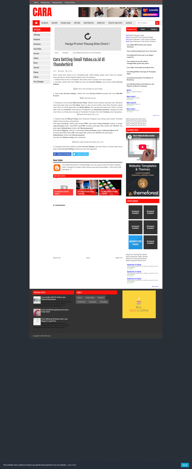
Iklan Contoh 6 (130, 99)
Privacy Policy (70, 2)
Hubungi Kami (57, 2)
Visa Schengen (38, 81)
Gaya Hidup (37, 48)
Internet (36, 53)
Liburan (36, 77)
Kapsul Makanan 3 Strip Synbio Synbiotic (142, 39)
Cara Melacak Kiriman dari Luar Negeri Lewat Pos (54, 320)
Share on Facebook (64, 154)
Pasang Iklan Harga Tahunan (138, 256)
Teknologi (37, 34)
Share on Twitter (82, 154)
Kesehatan (37, 44)
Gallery (36, 58)
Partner (77, 23)
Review (36, 72)
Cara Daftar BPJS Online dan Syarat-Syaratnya (53, 298)
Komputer (37, 39)
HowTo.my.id (130, 268)
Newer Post (57, 258)
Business (44, 23)
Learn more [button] (71, 465)
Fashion (54, 23)
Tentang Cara (45, 2)
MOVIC (128, 93)
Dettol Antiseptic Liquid (136, 35)
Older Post (119, 258)
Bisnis (36, 62)
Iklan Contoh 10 (130, 105)
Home (36, 2)
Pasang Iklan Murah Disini (137, 119)
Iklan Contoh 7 (130, 111)
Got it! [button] (185, 465)
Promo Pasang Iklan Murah (138, 121)
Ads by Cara (156, 115)
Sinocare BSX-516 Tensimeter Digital (141, 37)
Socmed (36, 67)
